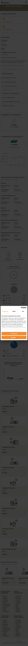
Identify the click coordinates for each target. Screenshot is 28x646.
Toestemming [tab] (5, 311)
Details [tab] (14, 311)
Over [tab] (23, 311)
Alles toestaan (14, 333)
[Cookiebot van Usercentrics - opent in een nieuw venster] (21, 308)
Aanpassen (13, 337)
